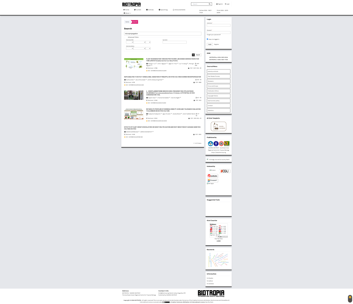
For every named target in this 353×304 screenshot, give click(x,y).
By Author (165, 40)
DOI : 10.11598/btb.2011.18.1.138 (134, 137)
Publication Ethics (213, 91)
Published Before (130, 46)
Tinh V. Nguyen (163, 63)
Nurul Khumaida (141, 80)
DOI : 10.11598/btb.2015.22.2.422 (135, 85)
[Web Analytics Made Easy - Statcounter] (218, 241)
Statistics (211, 110)
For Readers (210, 278)
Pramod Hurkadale (164, 98)
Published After (129, 40)
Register (220, 4)
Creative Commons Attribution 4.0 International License (188, 302)
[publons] (222, 206)
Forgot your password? (214, 34)
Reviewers (211, 81)
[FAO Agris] (212, 186)
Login (228, 4)
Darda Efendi (177, 114)
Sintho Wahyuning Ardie (156, 80)
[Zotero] (222, 212)
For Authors (210, 281)
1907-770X (224, 59)
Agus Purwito (167, 114)
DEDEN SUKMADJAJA (133, 132)
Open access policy (213, 100)
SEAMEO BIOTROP (171, 295)
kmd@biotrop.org (163, 293)
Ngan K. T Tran (174, 63)
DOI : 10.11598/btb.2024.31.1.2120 (157, 103)
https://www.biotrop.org (218, 152)
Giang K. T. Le (152, 63)
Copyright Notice (213, 96)
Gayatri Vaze (152, 98)
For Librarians (210, 283)
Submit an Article (213, 71)
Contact (210, 105)
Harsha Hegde (176, 98)
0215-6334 (224, 57)
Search (198, 55)
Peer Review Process (214, 76)
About (127, 13)
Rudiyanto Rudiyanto (155, 114)
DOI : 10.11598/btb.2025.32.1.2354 (157, 121)
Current (138, 10)
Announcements (179, 10)
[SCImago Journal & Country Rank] (218, 159)
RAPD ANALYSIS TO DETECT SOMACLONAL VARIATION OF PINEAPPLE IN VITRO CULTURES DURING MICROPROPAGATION (162, 77)
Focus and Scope (213, 86)
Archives (151, 10)
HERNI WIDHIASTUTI (147, 132)
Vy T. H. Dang (183, 63)
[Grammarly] (216, 212)
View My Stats (219, 239)
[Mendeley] (216, 205)
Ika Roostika (130, 80)
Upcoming (164, 10)
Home (127, 10)
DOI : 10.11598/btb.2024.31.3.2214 (157, 70)
